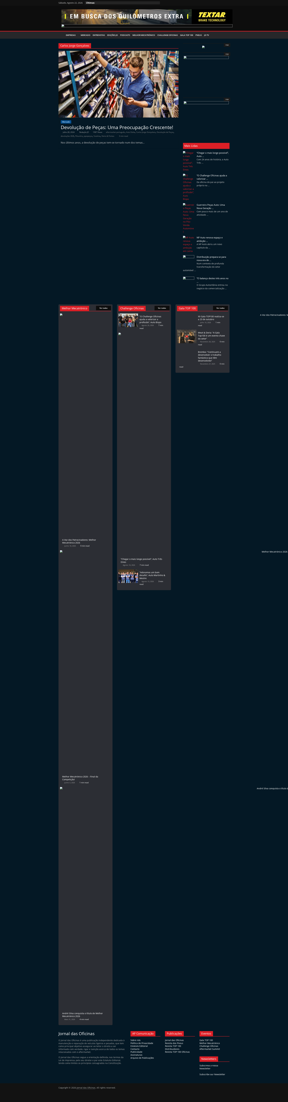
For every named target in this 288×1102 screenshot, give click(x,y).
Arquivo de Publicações (142, 1057)
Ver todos (103, 308)
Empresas (71, 35)
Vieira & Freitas (108, 136)
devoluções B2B (67, 136)
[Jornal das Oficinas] (61, 35)
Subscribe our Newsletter (212, 1074)
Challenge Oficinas (167, 35)
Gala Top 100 (186, 35)
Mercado (85, 35)
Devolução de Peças (165, 132)
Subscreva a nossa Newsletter (209, 1067)
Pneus (198, 35)
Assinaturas (136, 1054)
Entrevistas (99, 35)
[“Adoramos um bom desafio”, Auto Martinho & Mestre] (128, 570)
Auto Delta (130, 132)
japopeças (88, 136)
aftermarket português (115, 132)
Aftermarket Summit (210, 1049)
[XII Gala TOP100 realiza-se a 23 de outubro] (186, 315)
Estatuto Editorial (139, 1046)
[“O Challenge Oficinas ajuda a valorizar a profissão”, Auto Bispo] (128, 315)
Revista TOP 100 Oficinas (177, 1051)
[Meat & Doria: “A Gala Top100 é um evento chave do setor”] (186, 331)
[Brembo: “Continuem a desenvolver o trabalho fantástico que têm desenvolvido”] (186, 350)
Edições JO (112, 35)
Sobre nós (135, 1040)
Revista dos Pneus (174, 1043)
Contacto (134, 1049)
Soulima (97, 136)
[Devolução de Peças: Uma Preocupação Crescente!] (118, 52)
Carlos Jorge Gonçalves (146, 132)
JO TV (206, 35)
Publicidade (136, 1051)
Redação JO (84, 132)
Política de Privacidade (141, 1043)
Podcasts (125, 35)
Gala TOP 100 (206, 1040)
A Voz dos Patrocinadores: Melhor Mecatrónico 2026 (79, 541)
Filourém (79, 136)
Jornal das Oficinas (174, 1040)
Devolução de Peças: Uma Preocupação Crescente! (117, 127)
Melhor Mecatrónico (143, 35)
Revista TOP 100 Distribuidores (173, 1047)
